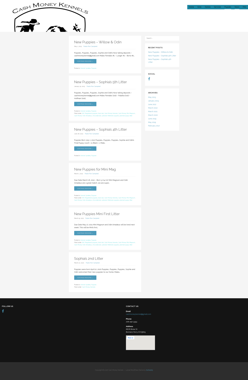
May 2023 (152, 97)
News (237, 7)
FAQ (244, 7)
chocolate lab (96, 115)
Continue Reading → (85, 61)
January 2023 (153, 101)
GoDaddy (149, 370)
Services (217, 7)
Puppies (227, 7)
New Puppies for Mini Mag (95, 169)
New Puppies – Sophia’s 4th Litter (100, 129)
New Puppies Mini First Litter (97, 214)
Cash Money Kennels (111, 113)
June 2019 (152, 119)
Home (191, 7)
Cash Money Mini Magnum (126, 113)
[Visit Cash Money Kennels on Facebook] (149, 80)
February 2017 (154, 126)
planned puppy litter (126, 115)
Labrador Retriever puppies (110, 115)
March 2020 (153, 115)
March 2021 (152, 111)
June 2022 (152, 104)
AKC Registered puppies (89, 113)
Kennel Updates (86, 68)
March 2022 (153, 108)
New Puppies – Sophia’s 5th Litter (100, 82)
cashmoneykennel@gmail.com (138, 314)
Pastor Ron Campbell (90, 46)
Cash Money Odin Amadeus (83, 115)
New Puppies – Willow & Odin (98, 42)
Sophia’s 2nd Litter (88, 258)
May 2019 (152, 122)
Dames (208, 7)
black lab (101, 113)
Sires (199, 7)
